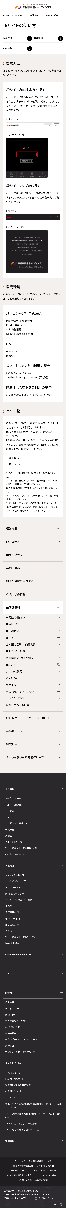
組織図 (8, 835)
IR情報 (18, 15)
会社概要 (9, 810)
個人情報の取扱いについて (39, 1161)
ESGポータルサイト (14, 1078)
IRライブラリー (12, 1008)
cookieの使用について (22, 1198)
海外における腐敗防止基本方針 (19, 1175)
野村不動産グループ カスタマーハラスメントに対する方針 (33, 1170)
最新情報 (14, 458)
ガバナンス (10, 1097)
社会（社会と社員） (14, 1091)
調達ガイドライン (44, 1165)
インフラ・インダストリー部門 (19, 899)
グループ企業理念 (14, 804)
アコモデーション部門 (15, 881)
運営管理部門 (12, 924)
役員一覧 (9, 829)
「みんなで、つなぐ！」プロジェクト (21, 1123)
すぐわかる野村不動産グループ (20, 1051)
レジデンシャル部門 (14, 874)
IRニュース (15, 464)
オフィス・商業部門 (14, 887)
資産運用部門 (12, 912)
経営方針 (9, 1002)
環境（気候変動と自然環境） (18, 1085)
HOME (6, 15)
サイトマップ (20, 1161)
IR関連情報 (33, 15)
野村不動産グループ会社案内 (19, 848)
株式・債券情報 (12, 1027)
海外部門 (9, 906)
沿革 (7, 817)
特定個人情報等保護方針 (22, 1165)
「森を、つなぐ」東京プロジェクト (20, 1129)
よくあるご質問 (41, 1180)
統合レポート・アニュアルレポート (21, 1039)
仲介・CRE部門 (12, 918)
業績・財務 (10, 1014)
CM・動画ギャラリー (14, 854)
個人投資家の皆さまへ (16, 1020)
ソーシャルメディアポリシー (48, 1175)
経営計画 (9, 1045)
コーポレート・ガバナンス (17, 823)
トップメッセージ (13, 798)
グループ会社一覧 (14, 841)
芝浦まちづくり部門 (14, 893)
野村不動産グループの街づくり (20, 937)
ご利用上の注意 (25, 1180)
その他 (8, 930)
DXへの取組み (12, 943)
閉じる (56, 1204)
